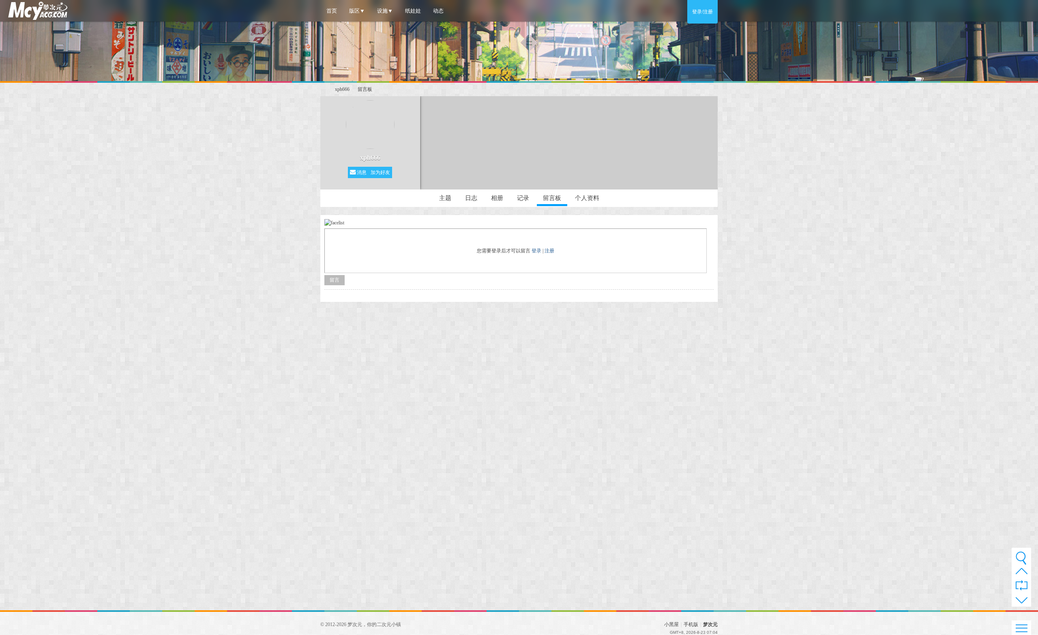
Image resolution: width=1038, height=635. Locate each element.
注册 (549, 251)
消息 (361, 172)
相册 (497, 198)
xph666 (342, 89)
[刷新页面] (1021, 586)
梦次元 (323, 89)
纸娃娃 (413, 11)
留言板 (365, 89)
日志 (471, 198)
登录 (536, 251)
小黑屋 (671, 624)
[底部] (1021, 601)
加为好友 (380, 172)
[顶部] (1021, 573)
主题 (445, 198)
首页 (331, 11)
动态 (438, 11)
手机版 (691, 624)
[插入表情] (334, 222)
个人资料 (587, 198)
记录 (523, 198)
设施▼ (385, 11)
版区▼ (357, 11)
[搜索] (1021, 558)
